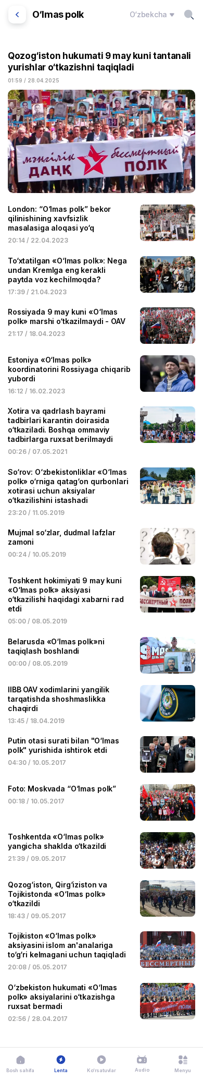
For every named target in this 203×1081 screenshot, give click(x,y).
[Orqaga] (17, 14)
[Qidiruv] (189, 14)
